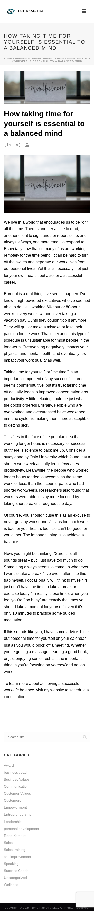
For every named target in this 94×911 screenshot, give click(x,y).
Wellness (11, 885)
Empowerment (15, 807)
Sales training (14, 850)
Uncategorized (15, 878)
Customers (12, 800)
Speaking (11, 864)
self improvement (17, 857)
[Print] (29, 144)
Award (9, 765)
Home (8, 58)
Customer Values (17, 793)
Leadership (13, 821)
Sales (8, 843)
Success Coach (16, 871)
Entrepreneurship (17, 814)
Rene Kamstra (15, 836)
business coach (16, 772)
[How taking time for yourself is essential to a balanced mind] (47, 87)
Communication (16, 786)
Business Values (17, 779)
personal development (34, 58)
